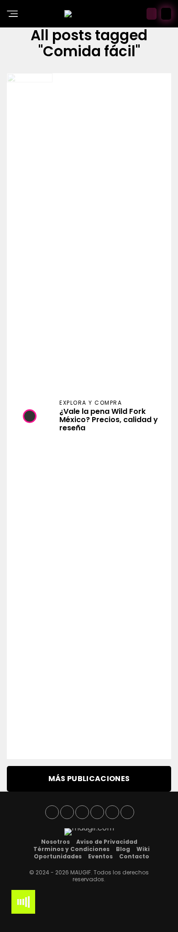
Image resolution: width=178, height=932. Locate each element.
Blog (123, 849)
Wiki (143, 849)
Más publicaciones (89, 778)
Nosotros (55, 842)
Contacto (134, 856)
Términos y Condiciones (71, 849)
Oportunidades (58, 856)
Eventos (100, 856)
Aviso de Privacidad (106, 842)
